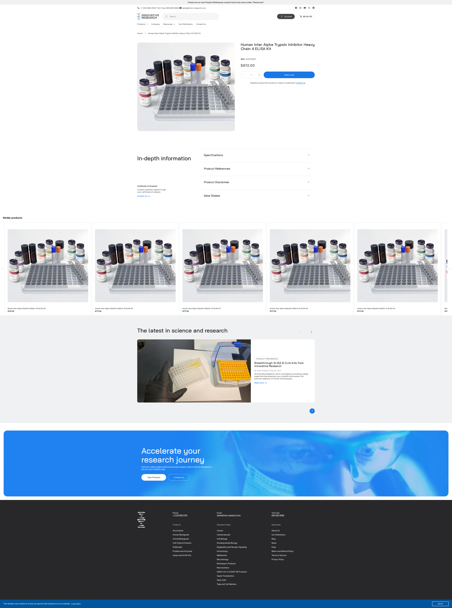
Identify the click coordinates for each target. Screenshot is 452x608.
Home (140, 33)
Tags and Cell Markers (226, 584)
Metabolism (222, 555)
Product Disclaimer (216, 182)
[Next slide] (311, 332)
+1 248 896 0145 (180, 515)
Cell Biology (222, 539)
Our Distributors (278, 535)
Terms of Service (279, 555)
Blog (274, 539)
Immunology (222, 551)
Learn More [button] (76, 604)
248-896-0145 (149, 8)
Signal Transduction (225, 576)
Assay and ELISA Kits (182, 555)
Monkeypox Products (226, 563)
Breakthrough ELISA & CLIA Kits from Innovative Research (162, 340)
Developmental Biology (227, 543)
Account (288, 16)
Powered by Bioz (246, 56)
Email (219, 513)
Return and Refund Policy (283, 551)
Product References (217, 168)
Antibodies (177, 547)
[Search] (166, 16)
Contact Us (142, 196)
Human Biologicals (181, 535)
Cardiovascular (223, 535)
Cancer (220, 530)
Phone (175, 513)
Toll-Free (275, 513)
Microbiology (223, 559)
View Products (153, 477)
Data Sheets (212, 195)
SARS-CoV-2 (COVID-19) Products (232, 572)
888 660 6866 (172, 8)
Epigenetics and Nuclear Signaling (232, 547)
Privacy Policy (278, 559)
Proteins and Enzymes (182, 551)
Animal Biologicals (181, 539)
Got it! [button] (440, 604)
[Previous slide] (300, 332)
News (274, 543)
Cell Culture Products (182, 543)
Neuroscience (223, 567)
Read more (259, 383)
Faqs (274, 547)
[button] (142, 24)
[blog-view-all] (312, 411)
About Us (276, 530)
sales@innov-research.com (194, 8)
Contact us (300, 83)
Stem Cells (221, 580)
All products (178, 530)
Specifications (213, 155)
